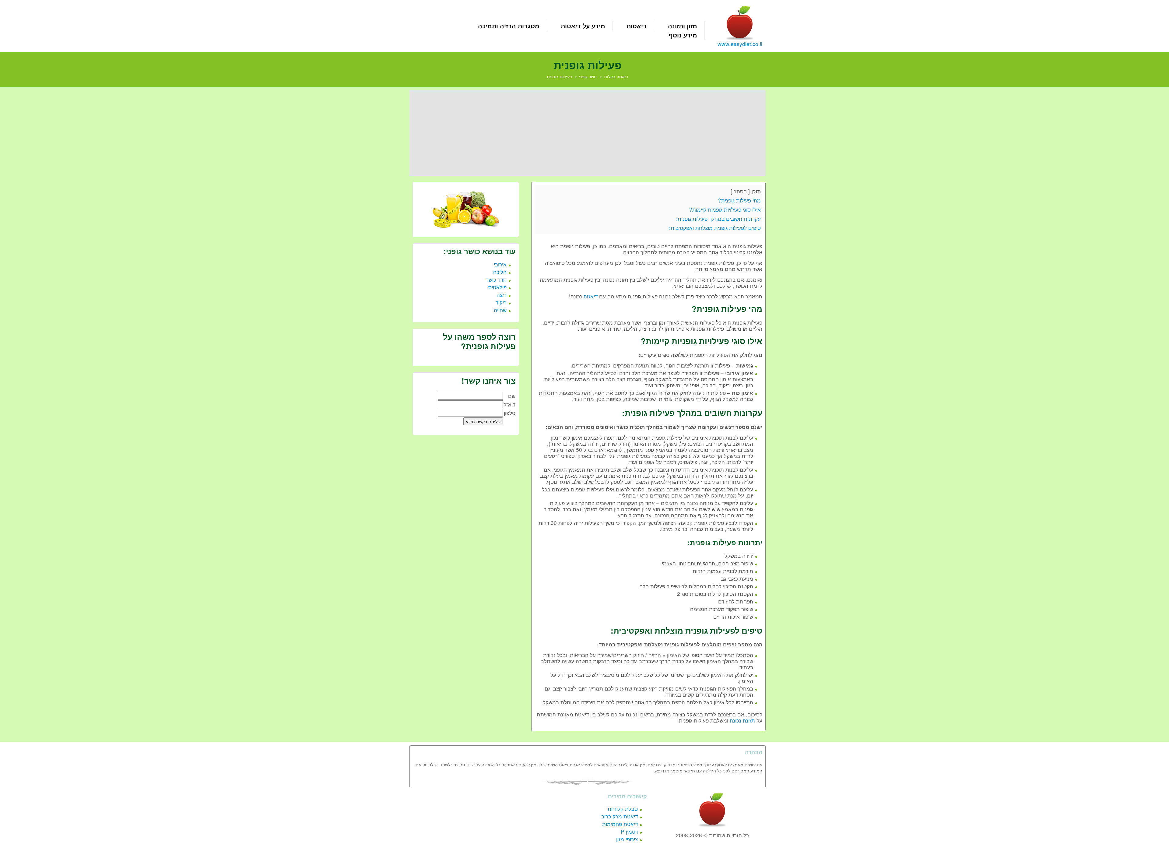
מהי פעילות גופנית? (739, 200)
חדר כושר (496, 279)
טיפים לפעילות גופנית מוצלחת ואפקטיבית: (715, 227)
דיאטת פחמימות (620, 824)
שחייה (500, 310)
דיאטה (591, 296)
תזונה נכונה (742, 720)
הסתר (740, 191)
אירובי (500, 264)
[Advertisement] (587, 133)
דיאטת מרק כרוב (619, 816)
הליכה (500, 272)
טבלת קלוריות (623, 808)
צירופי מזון (627, 839)
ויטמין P (629, 831)
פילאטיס (497, 287)
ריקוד (501, 302)
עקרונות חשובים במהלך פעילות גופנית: (718, 218)
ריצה (502, 294)
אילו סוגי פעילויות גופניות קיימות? (725, 209)
